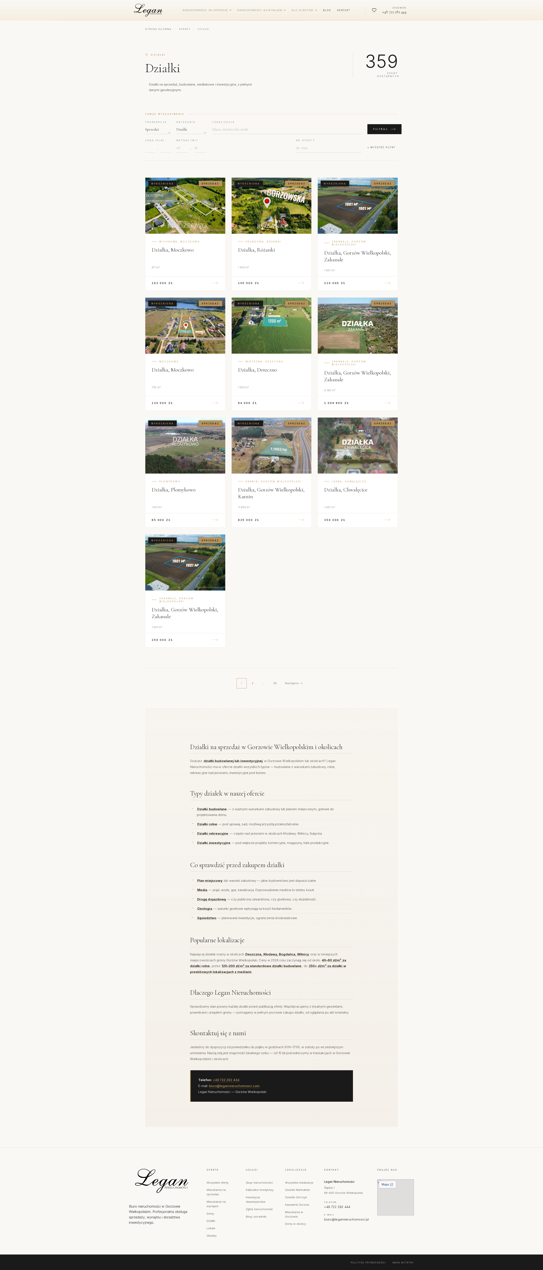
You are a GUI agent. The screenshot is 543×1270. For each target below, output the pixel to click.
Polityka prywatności (368, 1262)
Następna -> (294, 683)
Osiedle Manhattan (297, 1189)
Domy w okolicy (295, 1223)
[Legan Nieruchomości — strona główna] (149, 10)
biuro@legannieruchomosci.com (234, 1086)
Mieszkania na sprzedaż (216, 1192)
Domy (210, 1213)
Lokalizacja (223, 122)
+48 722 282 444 (226, 1080)
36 (275, 683)
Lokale (211, 1228)
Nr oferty (305, 140)
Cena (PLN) (155, 140)
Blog (327, 10)
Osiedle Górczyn (296, 1197)
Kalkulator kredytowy (260, 1189)
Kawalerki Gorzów (297, 1204)
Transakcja (156, 122)
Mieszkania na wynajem (216, 1204)
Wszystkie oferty (217, 1182)
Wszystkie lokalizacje (299, 1182)
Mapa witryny (403, 1262)
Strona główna (158, 29)
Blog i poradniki (256, 1216)
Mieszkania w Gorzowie (294, 1214)
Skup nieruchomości (259, 1182)
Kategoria (185, 122)
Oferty (184, 29)
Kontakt (343, 10)
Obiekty (212, 1235)
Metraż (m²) (187, 140)
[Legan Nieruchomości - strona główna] (163, 1181)
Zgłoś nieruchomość (259, 1209)
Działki (211, 1220)
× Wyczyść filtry (381, 147)
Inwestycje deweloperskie (255, 1199)
